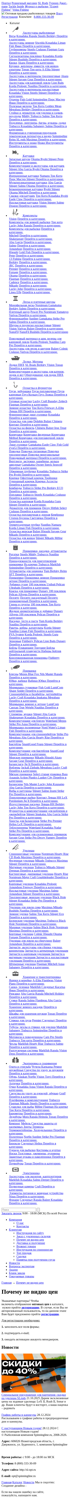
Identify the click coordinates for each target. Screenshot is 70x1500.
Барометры (16, 1113)
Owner (40, 464)
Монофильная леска (22, 305)
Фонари (14, 1199)
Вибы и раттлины (20, 790)
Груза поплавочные (44, 391)
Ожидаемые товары (21, 1276)
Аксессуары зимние (21, 42)
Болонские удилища (22, 920)
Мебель (26, 1123)
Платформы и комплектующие (28, 1100)
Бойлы (13, 647)
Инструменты (54, 142)
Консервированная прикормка (28, 657)
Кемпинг (14, 1123)
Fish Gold (26, 99)
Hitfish (55, 508)
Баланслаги (16, 764)
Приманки (29, 670)
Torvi (48, 1076)
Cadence (14, 282)
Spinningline (40, 99)
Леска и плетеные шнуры (39, 301)
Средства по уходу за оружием (43, 1070)
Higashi (13, 252)
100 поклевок (38, 584)
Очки (12, 1086)
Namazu (45, 175)
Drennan (14, 870)
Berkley (51, 36)
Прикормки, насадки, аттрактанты (45, 551)
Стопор (14, 518)
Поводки (14, 451)
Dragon (14, 205)
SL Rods (43, 3)
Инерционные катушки (24, 175)
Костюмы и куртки (48, 1150)
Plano (12, 983)
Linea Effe (15, 292)
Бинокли (14, 1143)
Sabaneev (39, 126)
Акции (13, 1269)
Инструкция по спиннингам (34, 1249)
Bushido (23, 59)
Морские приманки (21, 757)
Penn (60, 159)
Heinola (43, 1116)
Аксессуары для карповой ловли (30, 82)
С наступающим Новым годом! (21, 1428)
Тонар (25, 69)
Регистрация (9, 16)
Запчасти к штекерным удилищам (46, 950)
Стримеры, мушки (20, 714)
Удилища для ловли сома (25, 907)
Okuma (36, 159)
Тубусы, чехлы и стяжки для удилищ (32, 1027)
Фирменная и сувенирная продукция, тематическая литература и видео (33, 134)
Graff (62, 1093)
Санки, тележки (19, 987)
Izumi (53, 790)
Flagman (52, 49)
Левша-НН (48, 804)
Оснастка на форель (21, 427)
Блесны (13, 674)
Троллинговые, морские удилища (30, 897)
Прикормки (16, 577)
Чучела (36, 1066)
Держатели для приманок (25, 508)
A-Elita (46, 69)
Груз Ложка (46, 394)
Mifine (59, 538)
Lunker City (45, 777)
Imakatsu (42, 697)
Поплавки (15, 494)
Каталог (17, 1482)
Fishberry (28, 641)
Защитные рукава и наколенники (30, 1156)
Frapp (40, 744)
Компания (15, 1219)
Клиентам (15, 1229)
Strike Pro (59, 318)
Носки (13, 1153)
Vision (25, 92)
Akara (22, 62)
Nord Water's (49, 727)
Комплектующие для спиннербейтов (32, 734)
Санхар (14, 707)
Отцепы (14, 99)
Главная (6, 1482)
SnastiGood (29, 744)
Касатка (60, 987)
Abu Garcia (25, 169)
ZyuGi (13, 448)
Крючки (14, 478)
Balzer (31, 328)
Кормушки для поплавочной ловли (41, 438)
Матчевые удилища (21, 867)
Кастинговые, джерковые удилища (31, 873)
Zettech (62, 401)
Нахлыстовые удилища (23, 890)
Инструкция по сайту (30, 1233)
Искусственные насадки (24, 804)
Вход (59, 13)
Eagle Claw (16, 199)
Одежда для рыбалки (22, 1150)
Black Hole (59, 897)
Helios (13, 824)
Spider (21, 690)
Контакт (14, 424)
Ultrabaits (15, 587)
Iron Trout (60, 427)
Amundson (15, 248)
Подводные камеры (21, 1186)
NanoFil (14, 331)
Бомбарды (15, 488)
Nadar (57, 827)
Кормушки (16, 434)
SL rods (21, 139)
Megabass (15, 109)
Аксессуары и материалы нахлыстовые (34, 89)
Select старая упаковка (47, 774)
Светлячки (37, 518)
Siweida (40, 42)
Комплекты (30, 215)
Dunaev (44, 591)
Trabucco (36, 116)
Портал (6, 3)
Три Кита (38, 106)
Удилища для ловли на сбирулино (30, 940)
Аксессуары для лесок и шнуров (29, 348)
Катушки (28, 155)
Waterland (52, 720)
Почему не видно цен (30, 1239)
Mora (25, 1116)
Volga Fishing (20, 9)
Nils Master (47, 674)
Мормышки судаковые (23, 687)
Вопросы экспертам (21, 1266)
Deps (12, 1053)
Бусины (24, 518)
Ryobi (44, 159)
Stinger (13, 59)
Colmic (63, 348)
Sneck (49, 464)
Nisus (12, 1196)
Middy (26, 116)
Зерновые (15, 641)
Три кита (36, 69)
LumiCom (57, 687)
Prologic (22, 86)
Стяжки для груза (20, 1020)
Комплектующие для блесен (27, 720)
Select (63, 508)
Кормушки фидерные (37, 434)
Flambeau (48, 980)
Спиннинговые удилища (25, 853)
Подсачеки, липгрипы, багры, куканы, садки (37, 122)
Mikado (13, 285)
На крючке (31, 564)
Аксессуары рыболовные (39, 32)
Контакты (22, 1226)
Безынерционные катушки (26, 189)
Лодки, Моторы (33, 361)
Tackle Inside (16, 6)
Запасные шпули (19, 159)
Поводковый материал (23, 458)
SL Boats (31, 364)
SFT (12, 574)
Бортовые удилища (21, 934)
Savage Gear (26, 79)
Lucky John (16, 225)
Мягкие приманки (20, 774)
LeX (20, 824)
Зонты (28, 1126)
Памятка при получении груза (35, 1259)
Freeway (49, 407)
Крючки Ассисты (46, 481)
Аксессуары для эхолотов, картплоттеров (35, 1176)
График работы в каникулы (18, 1414)
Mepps (23, 674)
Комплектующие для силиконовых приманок (38, 834)
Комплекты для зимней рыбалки (29, 222)
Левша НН (16, 411)
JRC (11, 265)
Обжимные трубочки (22, 471)
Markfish (55, 564)
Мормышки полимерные (25, 727)
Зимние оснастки (20, 407)
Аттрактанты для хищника (26, 571)
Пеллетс (14, 597)
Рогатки (14, 554)
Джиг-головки (18, 444)
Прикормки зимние (37, 577)
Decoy (46, 508)
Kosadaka (22, 36)
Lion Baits (57, 82)
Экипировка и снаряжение (40, 1063)
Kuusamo (58, 784)
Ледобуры (15, 1116)
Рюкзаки (14, 993)
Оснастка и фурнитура (37, 387)
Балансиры (16, 784)
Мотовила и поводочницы (26, 1037)
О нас (20, 1223)
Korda (59, 56)
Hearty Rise (43, 737)
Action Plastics (29, 777)
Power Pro (37, 311)
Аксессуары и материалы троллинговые (34, 76)
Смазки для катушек (22, 195)
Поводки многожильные (44, 454)
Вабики (33, 680)
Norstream (41, 305)
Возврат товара (26, 1246)
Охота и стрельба (20, 1066)
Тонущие (40, 647)
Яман (18, 46)
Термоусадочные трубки (24, 524)
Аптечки (14, 1083)
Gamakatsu (55, 305)
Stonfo (42, 36)
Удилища (28, 850)
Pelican (60, 584)
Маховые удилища (20, 927)
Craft (38, 1186)
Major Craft (29, 877)
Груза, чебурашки (20, 391)
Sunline (34, 318)
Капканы (47, 1066)
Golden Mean (53, 106)
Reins (12, 139)
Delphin (38, 421)
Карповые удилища (21, 884)
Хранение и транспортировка (42, 977)
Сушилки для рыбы (21, 1106)
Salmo (46, 116)
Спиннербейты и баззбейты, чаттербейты (35, 694)
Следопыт (48, 987)
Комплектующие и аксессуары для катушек (36, 165)
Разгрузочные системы (23, 1050)
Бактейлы (15, 744)
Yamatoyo (63, 311)
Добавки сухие (18, 584)
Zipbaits (35, 767)
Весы (12, 36)
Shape (13, 690)
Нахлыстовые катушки (23, 202)
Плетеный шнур (19, 311)
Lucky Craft (40, 401)
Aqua (25, 724)
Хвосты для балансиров (24, 820)
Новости (14, 1263)
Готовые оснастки (20, 401)
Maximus (32, 139)
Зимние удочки (18, 914)
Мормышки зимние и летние (27, 704)
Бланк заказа (17, 1273)
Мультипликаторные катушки (28, 182)
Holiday (59, 993)
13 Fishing (15, 258)
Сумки (13, 1000)
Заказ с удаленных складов (33, 1236)
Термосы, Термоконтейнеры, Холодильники (31, 1128)
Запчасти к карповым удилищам (30, 954)
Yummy (51, 837)
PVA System (16, 634)
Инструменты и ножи (23, 142)
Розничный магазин (24, 3)
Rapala (33, 36)
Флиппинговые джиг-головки (28, 414)
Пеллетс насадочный (34, 597)
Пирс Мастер (56, 99)
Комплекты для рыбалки (24, 228)
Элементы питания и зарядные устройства (36, 1193)
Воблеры (14, 767)
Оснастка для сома (21, 421)
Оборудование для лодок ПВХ (43, 374)
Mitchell (23, 192)
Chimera (57, 421)
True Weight (26, 707)
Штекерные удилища (22, 964)
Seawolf (57, 464)
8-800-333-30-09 (44, 16)
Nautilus (33, 86)
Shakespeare (16, 238)
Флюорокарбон (18, 318)
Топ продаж (24, 1253)
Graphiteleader (46, 877)
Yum (47, 571)
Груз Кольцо (30, 394)
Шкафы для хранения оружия (28, 1013)
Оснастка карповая (21, 501)
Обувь (13, 1076)
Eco (61, 914)
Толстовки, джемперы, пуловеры (39, 1153)
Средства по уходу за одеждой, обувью (33, 1093)
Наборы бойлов (51, 651)
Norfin (32, 1076)
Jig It (27, 764)
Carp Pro (49, 1037)
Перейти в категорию (36, 46)
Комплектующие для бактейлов (29, 750)
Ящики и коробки (20, 980)
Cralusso (41, 49)
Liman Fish (24, 528)
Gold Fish (25, 252)
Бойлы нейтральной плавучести (32, 649)
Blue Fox (34, 674)
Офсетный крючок (32, 478)
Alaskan (23, 1076)
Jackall (25, 767)
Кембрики (57, 514)
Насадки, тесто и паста (23, 621)
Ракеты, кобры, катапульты (26, 627)
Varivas (13, 315)
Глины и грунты (19, 604)
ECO (60, 488)
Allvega (23, 594)
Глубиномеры (18, 49)
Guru (61, 49)
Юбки (42, 680)
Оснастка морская (20, 531)
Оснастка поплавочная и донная (29, 514)
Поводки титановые (34, 451)
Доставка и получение (30, 1243)
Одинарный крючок (22, 481)
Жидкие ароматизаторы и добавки (31, 611)
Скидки (21, 1256)
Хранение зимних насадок (26, 1007)
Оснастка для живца (22, 538)
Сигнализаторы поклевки (25, 56)
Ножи (42, 142)
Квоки (13, 62)
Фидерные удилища (21, 860)
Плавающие (26, 647)
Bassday (53, 401)
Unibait (51, 584)
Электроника (31, 1173)
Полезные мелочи (20, 106)
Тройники (50, 478)
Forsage (13, 272)
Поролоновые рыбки (22, 797)
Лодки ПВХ (16, 364)
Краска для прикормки (23, 591)
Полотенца (16, 1136)
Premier (13, 268)
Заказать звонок (11, 1213)
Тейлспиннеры (18, 827)
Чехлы (13, 1043)
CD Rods (15, 857)
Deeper (45, 1179)
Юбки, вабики (18, 680)
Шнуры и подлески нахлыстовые (30, 325)
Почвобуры (16, 1163)
